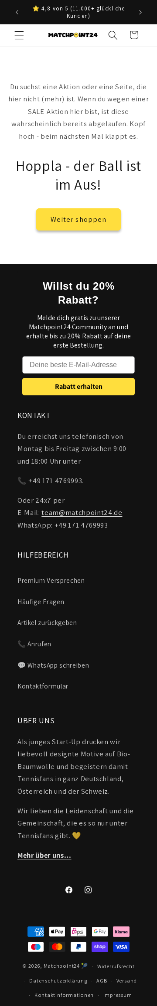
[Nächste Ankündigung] (140, 12)
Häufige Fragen (40, 601)
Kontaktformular (42, 686)
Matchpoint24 (62, 966)
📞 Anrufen (34, 643)
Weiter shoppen (78, 219)
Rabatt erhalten (78, 386)
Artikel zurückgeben (47, 622)
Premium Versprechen (51, 580)
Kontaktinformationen (64, 995)
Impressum (117, 995)
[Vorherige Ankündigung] (17, 12)
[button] (19, 34)
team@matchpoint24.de (81, 512)
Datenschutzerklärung (58, 980)
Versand (126, 980)
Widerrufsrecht (116, 966)
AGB (101, 980)
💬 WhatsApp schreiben (53, 665)
